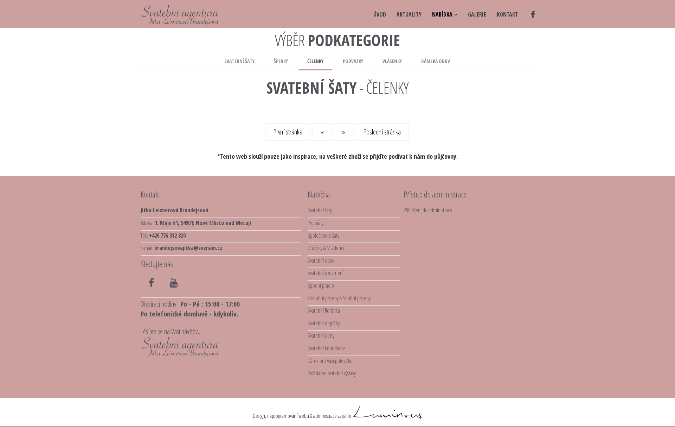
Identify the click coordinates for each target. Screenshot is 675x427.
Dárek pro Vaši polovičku (330, 361)
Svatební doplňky (324, 323)
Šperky (281, 61)
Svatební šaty (239, 61)
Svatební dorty (321, 335)
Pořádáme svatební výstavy (332, 373)
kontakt (507, 14)
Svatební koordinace (327, 348)
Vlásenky (392, 61)
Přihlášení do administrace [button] (428, 210)
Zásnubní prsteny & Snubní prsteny (339, 298)
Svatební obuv (321, 260)
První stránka (287, 132)
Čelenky (315, 61)
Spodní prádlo (321, 285)
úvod (379, 14)
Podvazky (353, 61)
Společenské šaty (323, 235)
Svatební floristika (324, 310)
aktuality (409, 14)
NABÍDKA (443, 14)
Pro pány (315, 223)
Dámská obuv (435, 61)
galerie (477, 14)
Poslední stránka (382, 132)
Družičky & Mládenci (326, 248)
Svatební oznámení (325, 273)
